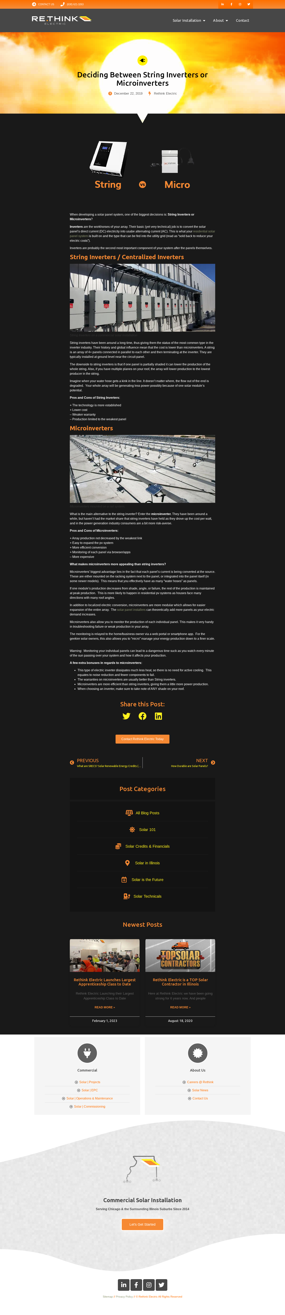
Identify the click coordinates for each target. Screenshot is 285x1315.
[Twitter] (248, 4)
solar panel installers (131, 609)
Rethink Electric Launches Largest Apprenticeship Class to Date (105, 982)
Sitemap (108, 1296)
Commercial (87, 1070)
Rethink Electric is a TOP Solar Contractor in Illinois (180, 982)
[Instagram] (240, 4)
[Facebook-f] (231, 4)
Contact (242, 20)
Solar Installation (187, 20)
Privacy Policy (124, 1296)
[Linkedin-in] (222, 4)
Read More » (105, 1007)
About (218, 20)
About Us (198, 1070)
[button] (127, 716)
